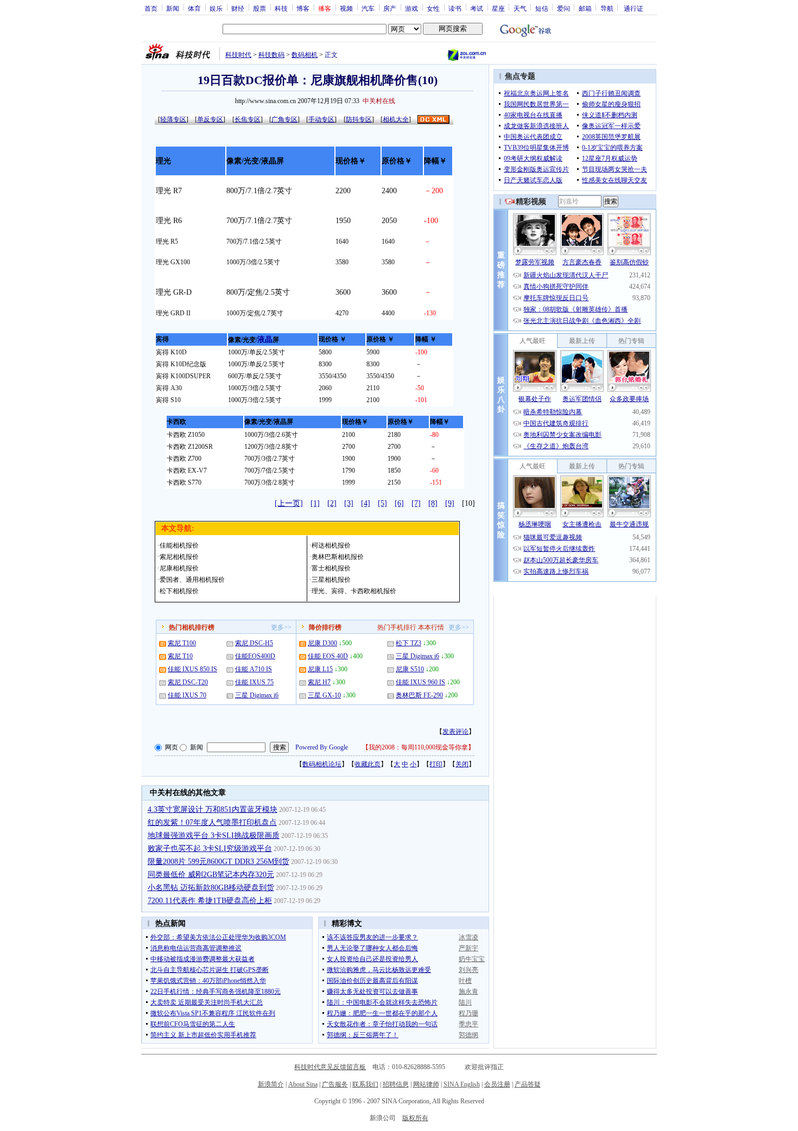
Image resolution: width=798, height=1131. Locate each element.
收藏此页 (367, 764)
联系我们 (365, 1084)
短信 (541, 8)
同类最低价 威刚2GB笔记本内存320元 (211, 875)
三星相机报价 (331, 579)
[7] (416, 503)
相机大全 (396, 119)
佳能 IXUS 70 (187, 695)
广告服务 (335, 1084)
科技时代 (238, 55)
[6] (399, 503)
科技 (281, 8)
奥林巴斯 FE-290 (419, 695)
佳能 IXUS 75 (254, 682)
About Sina (303, 1084)
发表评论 (455, 731)
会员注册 (497, 1084)
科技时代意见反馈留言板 (330, 1067)
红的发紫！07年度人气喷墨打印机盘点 (212, 822)
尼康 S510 (410, 669)
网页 (171, 747)
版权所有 (415, 1118)
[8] (433, 503)
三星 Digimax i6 (256, 695)
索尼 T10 (180, 656)
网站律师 (426, 1084)
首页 (150, 8)
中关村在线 (379, 101)
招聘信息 (396, 1084)
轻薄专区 (173, 119)
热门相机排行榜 (191, 627)
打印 (435, 764)
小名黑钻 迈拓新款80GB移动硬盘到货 (211, 888)
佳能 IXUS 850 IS (192, 669)
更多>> (281, 627)
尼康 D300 (322, 643)
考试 (476, 8)
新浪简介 (271, 1084)
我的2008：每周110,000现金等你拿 (418, 747)
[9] (449, 503)
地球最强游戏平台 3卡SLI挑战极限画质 (214, 835)
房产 (389, 8)
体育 (194, 8)
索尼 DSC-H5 (254, 643)
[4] (365, 503)
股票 (259, 8)
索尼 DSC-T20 (188, 682)
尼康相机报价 (179, 568)
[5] (382, 503)
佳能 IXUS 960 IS (420, 682)
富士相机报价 (331, 568)
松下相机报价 (179, 591)
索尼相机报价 (179, 557)
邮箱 (585, 8)
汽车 (368, 8)
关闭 (461, 764)
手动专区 (321, 119)
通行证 (633, 8)
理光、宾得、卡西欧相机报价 (354, 591)
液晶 (265, 339)
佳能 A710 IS (253, 669)
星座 (498, 8)
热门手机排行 (396, 627)
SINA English (462, 1084)
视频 (346, 8)
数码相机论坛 (321, 764)
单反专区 (210, 119)
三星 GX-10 (324, 695)
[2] (332, 503)
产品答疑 (528, 1084)
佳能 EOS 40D (328, 656)
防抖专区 (359, 119)
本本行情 (431, 627)
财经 (237, 8)
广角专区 (284, 119)
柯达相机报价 (331, 545)
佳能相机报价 (179, 545)
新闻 (172, 8)
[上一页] (289, 503)
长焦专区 (248, 119)
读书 (454, 8)
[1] (315, 503)
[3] (348, 503)
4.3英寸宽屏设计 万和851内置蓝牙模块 (212, 809)
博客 (302, 8)
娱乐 (216, 8)
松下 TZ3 (408, 643)
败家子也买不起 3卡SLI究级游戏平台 (210, 848)
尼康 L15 (320, 669)
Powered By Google (321, 747)
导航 (606, 8)
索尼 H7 (319, 682)
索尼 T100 (182, 643)
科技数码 (271, 55)
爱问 (563, 8)
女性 (433, 8)
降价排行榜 (325, 627)
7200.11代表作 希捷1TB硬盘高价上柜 (210, 901)
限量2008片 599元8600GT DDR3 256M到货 (218, 861)
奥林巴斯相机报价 (338, 557)
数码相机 (305, 55)
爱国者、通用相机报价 (192, 579)
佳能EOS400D (255, 656)
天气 (520, 8)
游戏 (411, 8)
